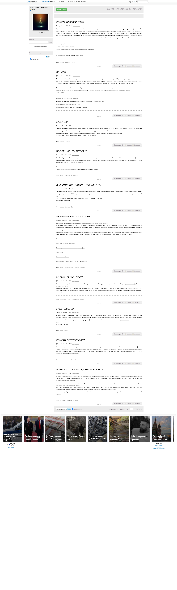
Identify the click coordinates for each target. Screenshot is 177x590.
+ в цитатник (76, 26)
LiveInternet (32, 2)
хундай (73, 62)
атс (60, 400)
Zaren (30, 10)
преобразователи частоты (99, 223)
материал (62, 141)
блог (72, 206)
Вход (53, 1)
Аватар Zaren (40, 22)
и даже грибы (60, 92)
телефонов (67, 359)
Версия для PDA (159, 445)
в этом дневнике (35, 59)
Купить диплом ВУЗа (77, 162)
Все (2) (51, 42)
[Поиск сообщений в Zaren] (47, 56)
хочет (73, 299)
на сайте (77, 267)
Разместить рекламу (159, 448)
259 (117, 409)
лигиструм (116, 90)
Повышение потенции (62, 107)
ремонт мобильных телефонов (70, 349)
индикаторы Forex (99, 101)
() (122, 66)
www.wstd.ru (98, 392)
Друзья (37, 7)
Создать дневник (61, 9)
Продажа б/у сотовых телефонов (65, 243)
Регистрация (46, 1)
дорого (79, 359)
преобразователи (69, 267)
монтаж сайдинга (128, 128)
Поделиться (137, 66)
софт (69, 299)
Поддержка (130, 2)
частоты (83, 267)
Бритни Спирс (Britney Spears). (65, 46)
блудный (67, 206)
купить (61, 175)
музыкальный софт (130, 284)
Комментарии (44, 7)
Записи (31, 7)
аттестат (67, 175)
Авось (71, 1)
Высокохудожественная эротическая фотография (70, 248)
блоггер (62, 206)
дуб (90, 90)
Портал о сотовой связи (62, 257)
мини (69, 400)
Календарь (139, 409)
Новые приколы (60, 104)
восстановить (74, 175)
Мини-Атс (59, 383)
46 (128, 409)
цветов (66, 330)
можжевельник (96, 90)
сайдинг (68, 141)
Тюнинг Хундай (60, 43)
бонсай (68, 79)
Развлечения (59, 252)
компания (67, 62)
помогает (74, 400)
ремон (61, 359)
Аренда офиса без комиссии (64, 261)
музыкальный (63, 299)
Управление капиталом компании (65, 169)
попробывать (79, 299)
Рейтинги (63, 1)
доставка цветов (124, 320)
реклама (62, 62)
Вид (133, 2)
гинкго (103, 90)
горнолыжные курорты (71, 98)
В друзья (42, 32)
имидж (64, 400)
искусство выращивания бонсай (132, 81)
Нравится (129, 66)
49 (122, 409)
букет (61, 330)
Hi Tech (58, 55)
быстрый (73, 359)
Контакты (159, 446)
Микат (58, 49)
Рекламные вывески (69, 38)
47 (126, 409)
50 (120, 409)
